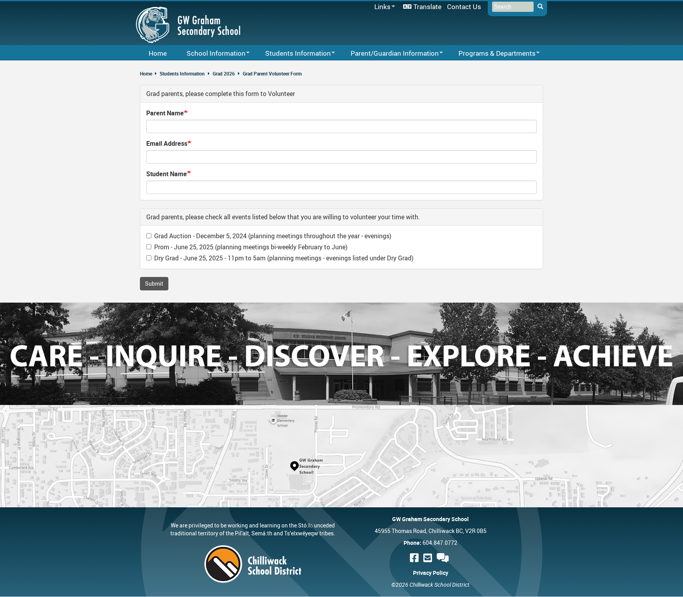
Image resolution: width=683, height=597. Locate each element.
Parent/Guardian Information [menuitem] (389, 53)
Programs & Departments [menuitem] (492, 53)
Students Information (182, 73)
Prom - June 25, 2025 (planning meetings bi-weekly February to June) (250, 247)
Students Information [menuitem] (293, 53)
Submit (154, 283)
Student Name (166, 173)
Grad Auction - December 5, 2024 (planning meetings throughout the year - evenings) (272, 236)
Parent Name (165, 113)
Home (146, 73)
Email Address (166, 143)
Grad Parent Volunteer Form (272, 73)
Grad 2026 (224, 73)
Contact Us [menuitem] (464, 6)
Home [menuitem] (158, 53)
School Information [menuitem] (210, 53)
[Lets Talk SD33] (444, 557)
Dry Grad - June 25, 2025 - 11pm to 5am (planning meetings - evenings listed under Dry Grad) (283, 258)
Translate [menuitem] (427, 6)
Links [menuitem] (381, 7)
